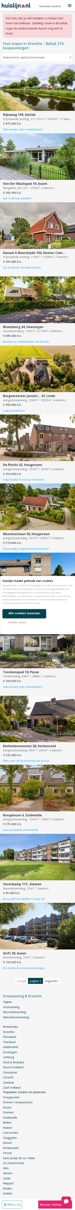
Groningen (10, 1052)
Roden (7, 1188)
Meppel (8, 1183)
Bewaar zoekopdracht (55, 1204)
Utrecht (8, 1077)
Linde (6, 1178)
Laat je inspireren (14, 410)
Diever (7, 1143)
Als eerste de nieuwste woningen (24, 968)
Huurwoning (11, 1007)
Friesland (9, 1042)
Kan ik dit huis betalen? (17, 198)
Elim (6, 1168)
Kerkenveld (11, 1148)
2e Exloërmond (13, 1163)
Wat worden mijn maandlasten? (23, 129)
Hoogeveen (11, 1097)
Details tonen (17, 622)
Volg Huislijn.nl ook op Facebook (23, 479)
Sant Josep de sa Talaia (19, 1158)
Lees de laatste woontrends (20, 830)
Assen (7, 1107)
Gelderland (10, 1047)
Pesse (7, 1153)
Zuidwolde (10, 1117)
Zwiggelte (10, 1138)
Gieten (7, 1173)
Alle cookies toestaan (24, 613)
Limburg (8, 1057)
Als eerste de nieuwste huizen (22, 267)
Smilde (7, 1193)
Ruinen (7, 1128)
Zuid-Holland (11, 1087)
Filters (13, 1204)
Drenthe (8, 1032)
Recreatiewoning (14, 1012)
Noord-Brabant (13, 1062)
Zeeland (8, 1082)
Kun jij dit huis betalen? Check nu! (24, 899)
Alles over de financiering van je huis (26, 760)
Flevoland (9, 1037)
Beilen (7, 1122)
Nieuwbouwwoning (16, 1017)
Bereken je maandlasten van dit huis (26, 341)
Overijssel (10, 1072)
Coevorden (10, 1132)
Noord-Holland (13, 1067)
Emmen (8, 1112)
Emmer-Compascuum (18, 1102)
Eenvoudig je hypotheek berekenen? (26, 548)
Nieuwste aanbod (50, 6)
